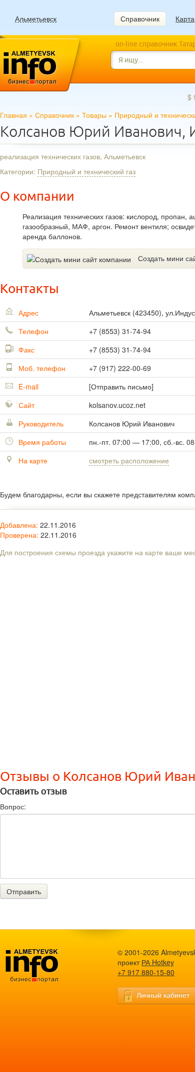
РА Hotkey (158, 962)
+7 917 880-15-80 (146, 972)
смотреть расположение (129, 460)
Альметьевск (35, 18)
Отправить (23, 891)
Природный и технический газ (87, 171)
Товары (94, 115)
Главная (13, 115)
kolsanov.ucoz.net (117, 405)
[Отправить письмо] (121, 386)
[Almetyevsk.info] (47, 966)
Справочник (140, 18)
